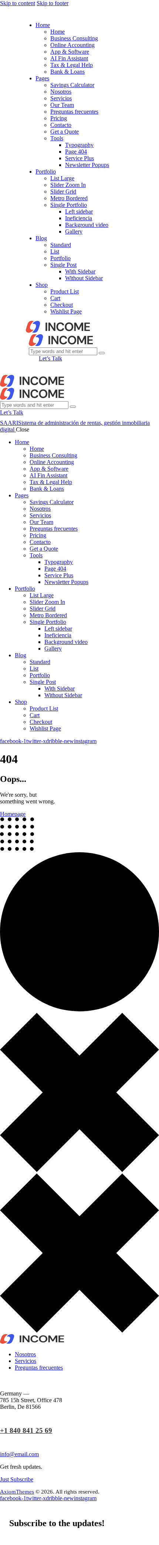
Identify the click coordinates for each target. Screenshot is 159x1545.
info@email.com (19, 1454)
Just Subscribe (16, 1479)
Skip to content (17, 3)
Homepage (13, 814)
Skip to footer (52, 3)
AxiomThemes (17, 1492)
